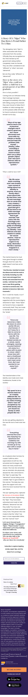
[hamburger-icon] (25, 3)
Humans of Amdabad (12, 495)
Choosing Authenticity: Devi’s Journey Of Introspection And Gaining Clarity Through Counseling (10, 589)
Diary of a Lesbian (8, 582)
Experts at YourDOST (11, 538)
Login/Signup (19, 3)
